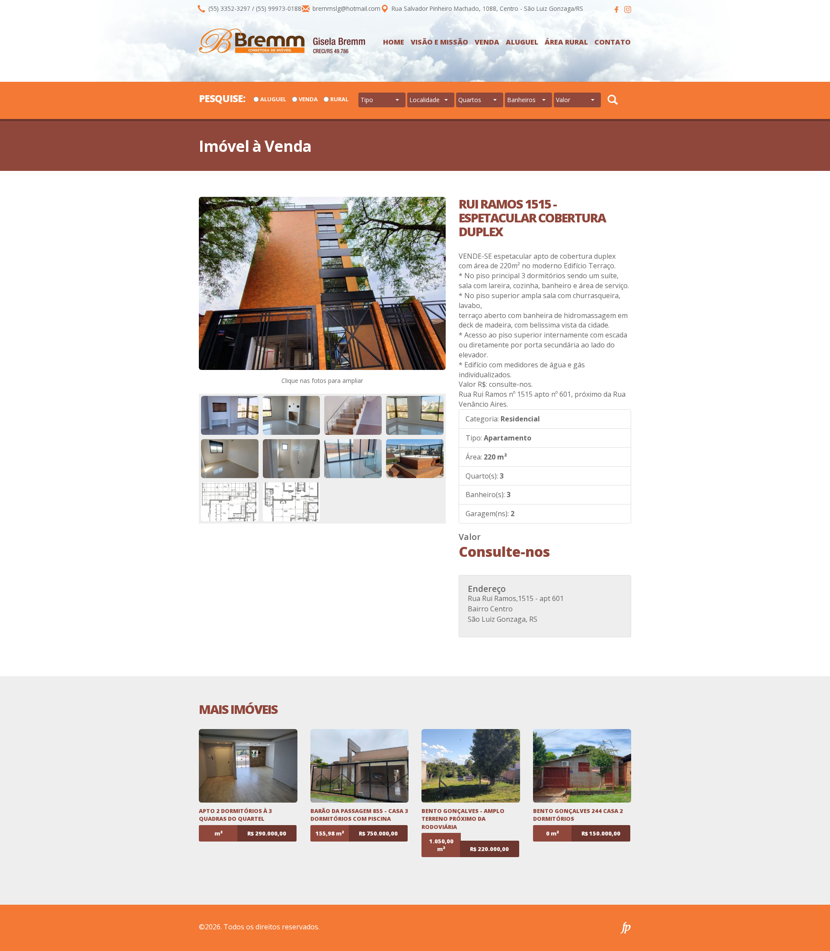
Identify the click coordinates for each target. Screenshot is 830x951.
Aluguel (522, 42)
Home (393, 42)
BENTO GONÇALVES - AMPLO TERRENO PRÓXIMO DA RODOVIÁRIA (462, 819)
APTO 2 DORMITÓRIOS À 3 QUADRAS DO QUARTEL (235, 814)
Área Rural (566, 42)
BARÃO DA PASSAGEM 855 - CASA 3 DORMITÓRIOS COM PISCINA (359, 814)
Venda (487, 42)
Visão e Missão (439, 42)
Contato (612, 42)
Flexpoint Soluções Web (625, 928)
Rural (339, 99)
